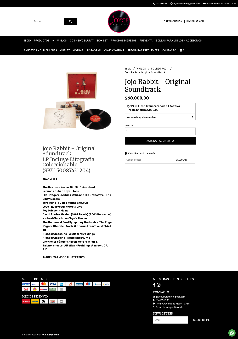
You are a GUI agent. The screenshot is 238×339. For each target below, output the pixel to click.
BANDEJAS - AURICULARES (40, 50)
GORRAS (78, 50)
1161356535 (162, 300)
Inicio (27, 40)
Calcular (181, 160)
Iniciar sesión (195, 21)
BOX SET (102, 40)
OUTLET (65, 50)
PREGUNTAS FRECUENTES (143, 50)
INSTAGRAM (94, 50)
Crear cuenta (173, 21)
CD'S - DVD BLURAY (82, 40)
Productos (42, 40)
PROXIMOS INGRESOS (123, 40)
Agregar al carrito (160, 140)
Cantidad (129, 126)
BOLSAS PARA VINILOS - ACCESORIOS (179, 40)
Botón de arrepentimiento (169, 307)
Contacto (169, 50)
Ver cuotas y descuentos (141, 117)
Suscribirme (201, 319)
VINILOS (62, 40)
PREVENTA (146, 40)
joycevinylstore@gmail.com (170, 296)
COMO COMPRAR (114, 50)
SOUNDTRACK (160, 68)
